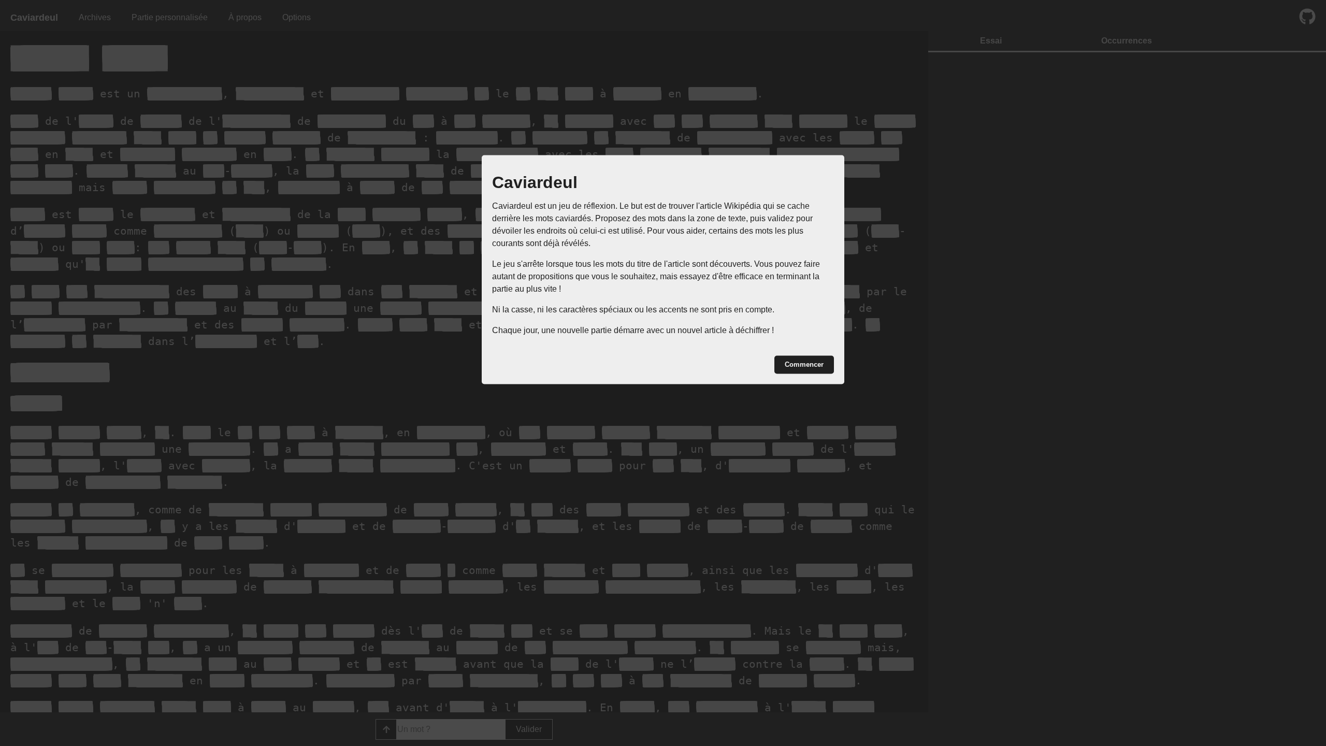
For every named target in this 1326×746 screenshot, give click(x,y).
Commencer (804, 364)
